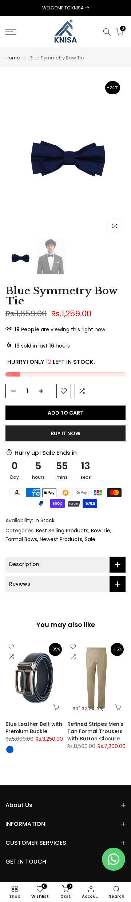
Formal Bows (21, 539)
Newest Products (61, 539)
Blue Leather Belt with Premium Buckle (33, 727)
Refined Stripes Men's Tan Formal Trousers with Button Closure (95, 731)
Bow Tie (100, 530)
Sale (90, 539)
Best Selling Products (62, 530)
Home (12, 57)
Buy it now (65, 433)
